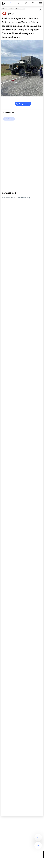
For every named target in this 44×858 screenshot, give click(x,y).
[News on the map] (4, 3)
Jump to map (24, 104)
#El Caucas (9, 119)
